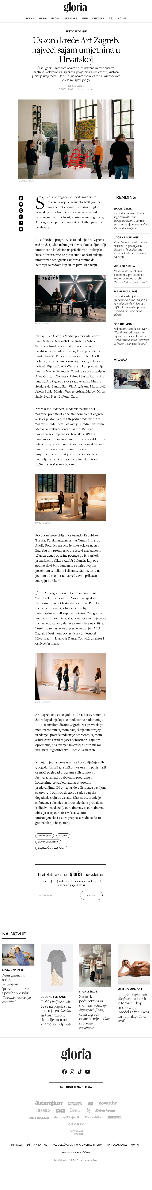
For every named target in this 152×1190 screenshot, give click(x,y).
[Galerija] (75, 139)
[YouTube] (87, 1072)
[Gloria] (75, 7)
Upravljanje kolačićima (76, 1152)
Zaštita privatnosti (38, 1144)
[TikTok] (79, 1071)
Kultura (98, 18)
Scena (30, 18)
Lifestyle (70, 18)
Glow (55, 18)
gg (111, 18)
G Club (122, 18)
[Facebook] (64, 1071)
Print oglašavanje (116, 1144)
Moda (43, 18)
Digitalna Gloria (79, 1087)
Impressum (17, 1144)
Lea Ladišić (78, 85)
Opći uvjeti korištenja (89, 1144)
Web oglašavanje (63, 1144)
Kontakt (136, 1144)
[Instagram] (72, 1071)
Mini (85, 18)
